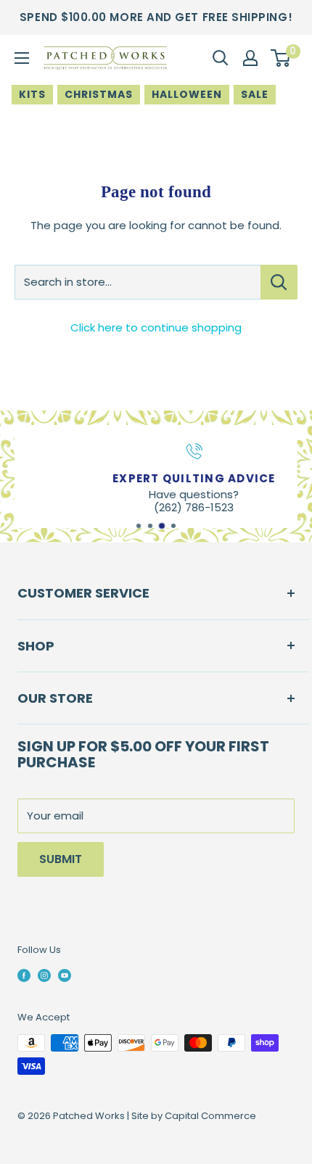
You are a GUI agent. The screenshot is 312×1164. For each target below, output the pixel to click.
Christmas (99, 94)
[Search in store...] (278, 282)
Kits (32, 94)
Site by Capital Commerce (193, 1116)
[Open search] (221, 58)
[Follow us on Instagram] (44, 975)
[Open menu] (22, 58)
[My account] (250, 58)
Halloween (187, 94)
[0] (281, 58)
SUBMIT (60, 859)
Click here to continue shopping (156, 327)
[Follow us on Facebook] (23, 975)
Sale (254, 94)
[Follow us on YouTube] (64, 975)
